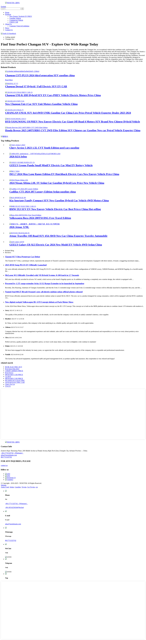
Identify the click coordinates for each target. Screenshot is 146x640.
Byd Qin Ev (9, 373)
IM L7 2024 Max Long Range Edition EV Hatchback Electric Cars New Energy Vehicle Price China (64, 174)
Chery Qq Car (10, 384)
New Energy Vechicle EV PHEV (20, 16)
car (37, 487)
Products (8, 14)
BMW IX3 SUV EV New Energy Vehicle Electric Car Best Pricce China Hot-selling (55, 209)
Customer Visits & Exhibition (19, 26)
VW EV (8, 386)
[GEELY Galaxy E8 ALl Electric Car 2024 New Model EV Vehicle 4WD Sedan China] (16, 242)
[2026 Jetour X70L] (34, 224)
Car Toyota (31, 487)
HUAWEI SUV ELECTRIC (15, 380)
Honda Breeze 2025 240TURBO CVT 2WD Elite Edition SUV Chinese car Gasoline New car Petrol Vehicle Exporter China (72, 130)
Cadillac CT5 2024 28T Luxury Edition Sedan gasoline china (42, 191)
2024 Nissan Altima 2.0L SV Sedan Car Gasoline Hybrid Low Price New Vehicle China (56, 182)
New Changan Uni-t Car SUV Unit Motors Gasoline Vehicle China (41, 104)
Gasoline (18, 487)
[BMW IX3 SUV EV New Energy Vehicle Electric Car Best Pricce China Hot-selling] (22, 206)
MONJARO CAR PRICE (14, 375)
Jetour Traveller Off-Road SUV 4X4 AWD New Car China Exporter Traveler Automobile (58, 235)
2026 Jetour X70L (19, 227)
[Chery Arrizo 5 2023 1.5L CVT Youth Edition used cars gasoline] (17, 145)
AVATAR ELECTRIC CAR (15, 382)
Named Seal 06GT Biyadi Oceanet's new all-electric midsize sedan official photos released (44, 292)
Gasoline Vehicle (15, 18)
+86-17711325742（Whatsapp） (12, 453)
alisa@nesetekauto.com (9, 455)
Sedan (12, 487)
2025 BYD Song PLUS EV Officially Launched (26, 265)
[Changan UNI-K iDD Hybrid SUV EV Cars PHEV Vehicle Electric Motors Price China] (18, 92)
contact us (4, 465)
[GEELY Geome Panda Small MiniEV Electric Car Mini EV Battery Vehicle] (22, 162)
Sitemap (3, 485)
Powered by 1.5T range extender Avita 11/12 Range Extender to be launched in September (44, 283)
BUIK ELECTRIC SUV (13, 367)
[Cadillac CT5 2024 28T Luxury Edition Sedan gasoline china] (23, 189)
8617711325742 (6, 457)
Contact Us (9, 30)
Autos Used (5, 487)
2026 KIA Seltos (18, 156)
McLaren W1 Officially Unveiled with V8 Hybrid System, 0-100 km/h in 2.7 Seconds (42, 275)
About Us (8, 24)
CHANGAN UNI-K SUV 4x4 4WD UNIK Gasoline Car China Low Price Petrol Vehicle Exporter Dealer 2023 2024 (68, 112)
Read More (9, 80)
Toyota (24, 487)
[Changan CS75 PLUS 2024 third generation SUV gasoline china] (22, 71)
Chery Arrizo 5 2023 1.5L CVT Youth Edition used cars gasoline (44, 147)
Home (7, 12)
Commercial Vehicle (16, 20)
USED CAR (13, 22)
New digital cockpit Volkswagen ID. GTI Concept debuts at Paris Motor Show (39, 302)
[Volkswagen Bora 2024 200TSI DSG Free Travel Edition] (25, 215)
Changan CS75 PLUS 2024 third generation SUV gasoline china (40, 75)
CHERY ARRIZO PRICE (14, 371)
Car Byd (8, 376)
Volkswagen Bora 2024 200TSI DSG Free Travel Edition (40, 218)
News (7, 28)
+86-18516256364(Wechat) (14, 507)
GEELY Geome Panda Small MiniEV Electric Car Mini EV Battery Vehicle (51, 165)
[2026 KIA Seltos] (34, 154)
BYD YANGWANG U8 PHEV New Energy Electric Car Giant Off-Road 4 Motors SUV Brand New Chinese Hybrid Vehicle (72, 121)
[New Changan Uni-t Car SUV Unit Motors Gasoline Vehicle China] (14, 101)
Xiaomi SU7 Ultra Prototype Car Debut (22, 257)
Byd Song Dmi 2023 (12, 369)
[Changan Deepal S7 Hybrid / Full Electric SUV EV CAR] (11, 83)
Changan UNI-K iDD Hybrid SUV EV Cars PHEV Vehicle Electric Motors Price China (53, 95)
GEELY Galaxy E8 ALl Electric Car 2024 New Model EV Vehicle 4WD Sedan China (55, 244)
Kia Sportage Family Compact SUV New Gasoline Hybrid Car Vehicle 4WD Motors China (59, 200)
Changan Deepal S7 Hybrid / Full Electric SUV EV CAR (36, 86)
